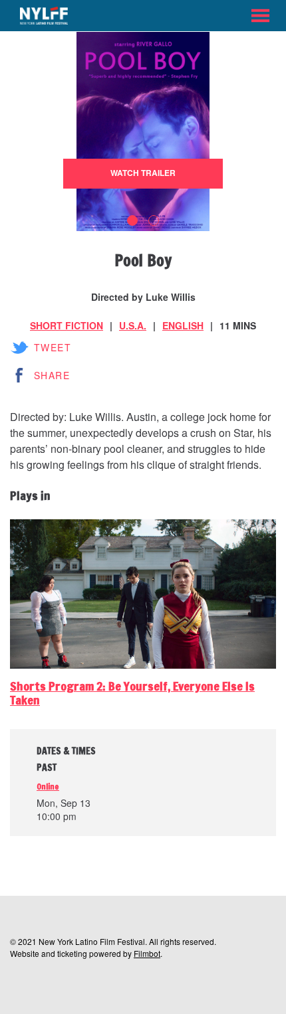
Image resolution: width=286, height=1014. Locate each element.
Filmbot (147, 953)
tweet (52, 347)
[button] (260, 15)
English (183, 325)
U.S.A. (132, 325)
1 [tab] (132, 220)
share (52, 375)
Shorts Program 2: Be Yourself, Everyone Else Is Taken (132, 693)
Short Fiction (66, 325)
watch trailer (143, 173)
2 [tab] (153, 220)
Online (48, 786)
